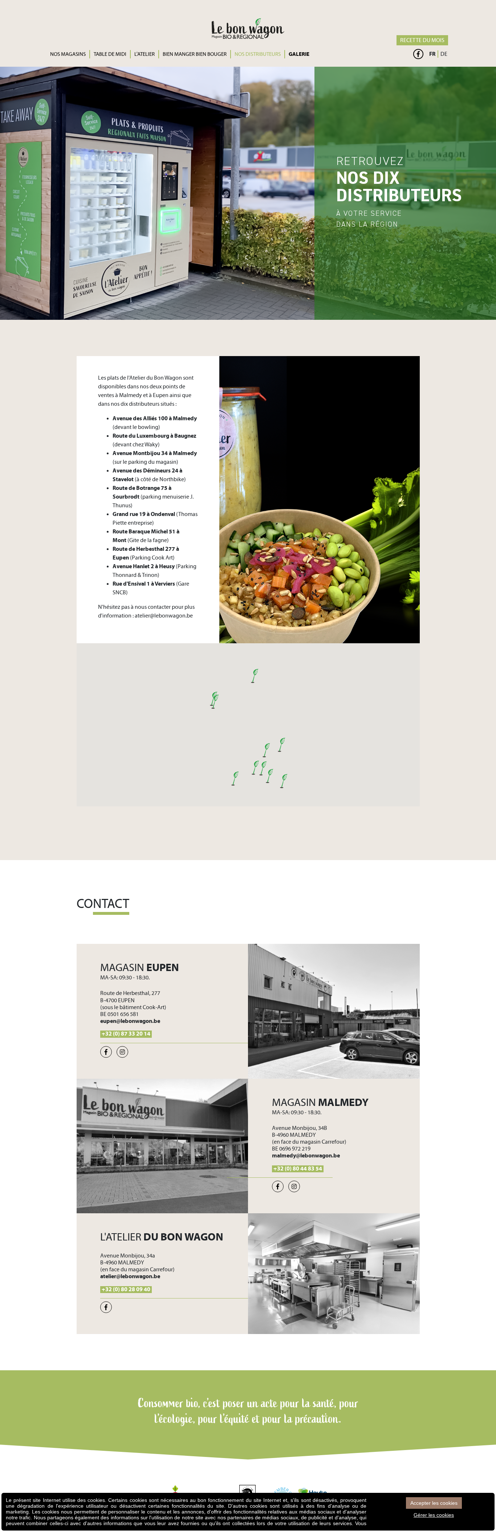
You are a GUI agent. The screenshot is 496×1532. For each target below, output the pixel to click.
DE (443, 54)
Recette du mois (422, 40)
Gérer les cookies (434, 1515)
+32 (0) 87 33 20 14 (126, 1034)
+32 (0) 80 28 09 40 (126, 1289)
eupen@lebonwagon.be (130, 1021)
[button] (255, 767)
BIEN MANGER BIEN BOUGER (195, 54)
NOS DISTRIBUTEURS (258, 54)
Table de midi (110, 54)
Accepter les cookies (434, 1503)
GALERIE (299, 54)
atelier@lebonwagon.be (164, 615)
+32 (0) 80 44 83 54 (297, 1168)
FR (432, 54)
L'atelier (144, 54)
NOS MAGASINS (68, 54)
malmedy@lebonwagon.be (306, 1155)
